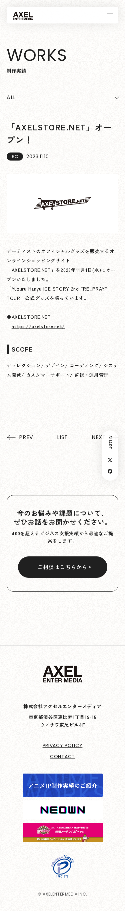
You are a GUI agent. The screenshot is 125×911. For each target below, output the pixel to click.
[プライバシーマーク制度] (62, 872)
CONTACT (62, 756)
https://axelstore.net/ (38, 326)
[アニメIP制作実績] (63, 792)
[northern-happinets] (63, 837)
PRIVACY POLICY (63, 745)
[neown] (63, 814)
